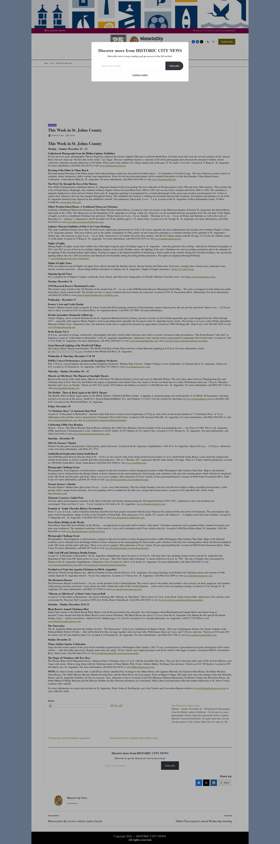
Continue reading (140, 74)
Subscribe (174, 65)
